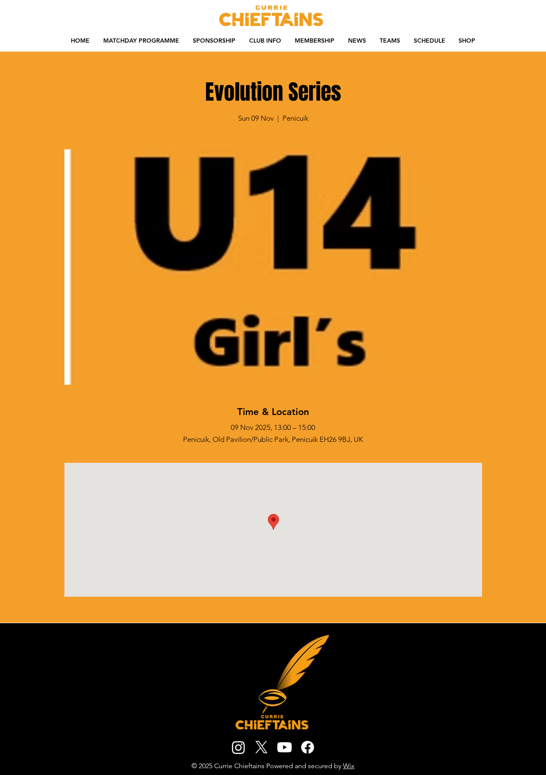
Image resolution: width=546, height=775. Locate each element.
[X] (261, 747)
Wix (348, 766)
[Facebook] (307, 747)
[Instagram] (238, 747)
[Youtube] (284, 747)
